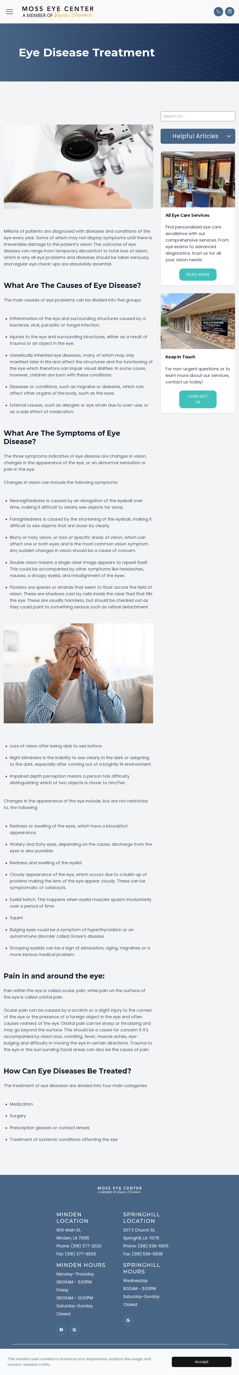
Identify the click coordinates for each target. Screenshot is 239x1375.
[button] (9, 11)
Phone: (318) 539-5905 (146, 1246)
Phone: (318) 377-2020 (79, 1246)
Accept (202, 1361)
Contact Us (198, 399)
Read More (198, 274)
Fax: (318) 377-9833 (76, 1254)
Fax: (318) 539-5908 (143, 1254)
